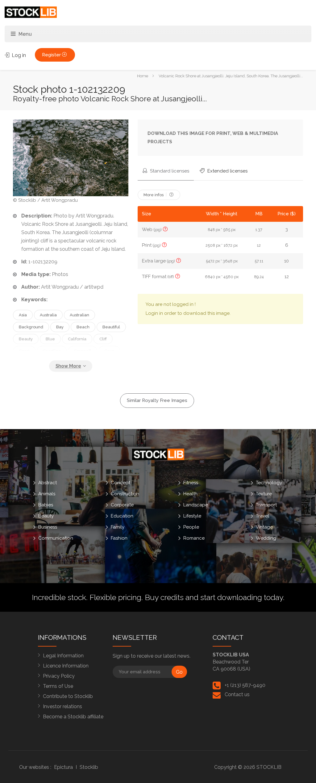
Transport (266, 505)
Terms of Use (58, 686)
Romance (194, 538)
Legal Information (63, 656)
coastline (52, 351)
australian (79, 315)
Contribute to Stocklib (68, 696)
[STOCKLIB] (31, 12)
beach (83, 327)
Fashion (119, 538)
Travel (262, 516)
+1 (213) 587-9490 (245, 685)
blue (50, 339)
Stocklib (89, 767)
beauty (26, 339)
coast (24, 351)
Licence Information (66, 666)
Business (47, 527)
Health (190, 494)
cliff (103, 339)
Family (117, 527)
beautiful (111, 327)
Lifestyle (192, 516)
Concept (120, 482)
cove (109, 351)
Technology (269, 482)
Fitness (190, 482)
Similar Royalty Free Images (157, 400)
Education (122, 516)
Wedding (266, 538)
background (31, 327)
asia (23, 315)
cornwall (82, 351)
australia (48, 315)
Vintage (264, 527)
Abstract (47, 482)
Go (179, 672)
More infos (153, 195)
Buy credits (164, 597)
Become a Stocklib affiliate (73, 717)
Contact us (237, 694)
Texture (264, 494)
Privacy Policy (59, 676)
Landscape (195, 505)
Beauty (46, 516)
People (191, 527)
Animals (46, 494)
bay (60, 327)
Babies (45, 505)
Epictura (63, 767)
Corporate (122, 505)
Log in (18, 55)
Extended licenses (226, 171)
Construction (125, 494)
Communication (55, 538)
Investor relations (62, 706)
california (77, 339)
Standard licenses (169, 171)
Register (52, 55)
